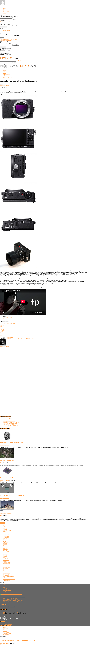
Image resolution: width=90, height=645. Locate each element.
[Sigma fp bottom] (18, 238)
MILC (4, 318)
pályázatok (5, 550)
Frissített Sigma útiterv (9, 337)
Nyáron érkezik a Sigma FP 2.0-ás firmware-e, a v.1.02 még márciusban (18, 425)
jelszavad (14, 19)
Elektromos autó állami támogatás (7, 606)
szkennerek (5, 555)
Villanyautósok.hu (18, 594)
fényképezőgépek (6, 533)
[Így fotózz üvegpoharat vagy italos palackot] (7, 492)
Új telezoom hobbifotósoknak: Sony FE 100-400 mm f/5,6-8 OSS (17, 640)
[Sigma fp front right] (18, 267)
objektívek (5, 548)
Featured (4, 532)
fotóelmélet (5, 535)
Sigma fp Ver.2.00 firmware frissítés (10, 423)
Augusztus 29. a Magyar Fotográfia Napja (11, 442)
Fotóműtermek (6, 591)
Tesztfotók (5, 561)
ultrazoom (5, 570)
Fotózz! (4, 13)
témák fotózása (6, 560)
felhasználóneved (15, 17)
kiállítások (5, 543)
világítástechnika (6, 567)
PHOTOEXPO (6, 589)
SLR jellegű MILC (7, 575)
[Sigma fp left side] (18, 180)
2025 (4, 613)
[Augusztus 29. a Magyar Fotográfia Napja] (7, 440)
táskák (4, 557)
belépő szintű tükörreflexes (8, 576)
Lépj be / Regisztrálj (7, 30)
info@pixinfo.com (8, 624)
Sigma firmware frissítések (8, 424)
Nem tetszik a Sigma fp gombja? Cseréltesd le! (12, 419)
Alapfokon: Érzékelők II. (7, 478)
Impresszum (5, 585)
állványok (5, 528)
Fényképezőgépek (6, 11)
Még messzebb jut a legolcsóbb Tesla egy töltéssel (13, 601)
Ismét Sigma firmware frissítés (9, 421)
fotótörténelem (6, 537)
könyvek (4, 545)
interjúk (4, 541)
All (3, 525)
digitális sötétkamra (7, 530)
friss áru (4, 539)
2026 (4, 612)
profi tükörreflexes (6, 580)
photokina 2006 (6, 551)
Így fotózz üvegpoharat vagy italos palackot (12, 495)
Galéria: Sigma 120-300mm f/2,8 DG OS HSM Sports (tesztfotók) (21, 338)
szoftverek (5, 556)
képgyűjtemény (6, 542)
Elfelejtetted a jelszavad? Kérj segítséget (8, 39)
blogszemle (5, 529)
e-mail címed (15, 25)
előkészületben (6, 531)
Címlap (4, 8)
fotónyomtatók (6, 536)
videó (4, 566)
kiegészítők (5, 544)
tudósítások (5, 564)
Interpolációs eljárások (6, 513)
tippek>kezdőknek (6, 563)
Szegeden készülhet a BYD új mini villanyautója (13, 600)
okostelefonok (5, 549)
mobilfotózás (5, 547)
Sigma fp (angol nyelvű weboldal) (10, 323)
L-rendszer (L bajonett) (7, 317)
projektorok (5, 554)
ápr (11, 613)
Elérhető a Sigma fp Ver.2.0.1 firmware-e (11, 422)
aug (18, 612)
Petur (1, 462)
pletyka (4, 552)
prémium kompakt (6, 571)
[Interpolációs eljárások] (7, 510)
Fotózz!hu (5, 588)
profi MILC (5, 577)
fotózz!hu (5, 538)
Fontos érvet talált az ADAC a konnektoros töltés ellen (14, 597)
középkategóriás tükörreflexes (9, 579)
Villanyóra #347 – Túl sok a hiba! (10, 598)
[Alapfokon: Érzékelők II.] (7, 475)
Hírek (4, 9)
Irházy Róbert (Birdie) (4, 85)
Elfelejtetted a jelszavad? (5, 21)
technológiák (5, 558)
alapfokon (5, 526)
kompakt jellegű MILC (7, 77)
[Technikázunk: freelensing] (7, 457)
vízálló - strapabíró (6, 573)
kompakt (4, 569)
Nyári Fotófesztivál (7, 590)
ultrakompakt (5, 568)
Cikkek (4, 10)
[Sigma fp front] (18, 122)
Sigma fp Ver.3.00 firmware (8, 418)
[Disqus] (45, 363)
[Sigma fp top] (18, 209)
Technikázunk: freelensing (7, 460)
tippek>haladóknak (7, 562)
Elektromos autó (3, 604)
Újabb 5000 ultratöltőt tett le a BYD (10, 599)
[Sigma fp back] (18, 151)
